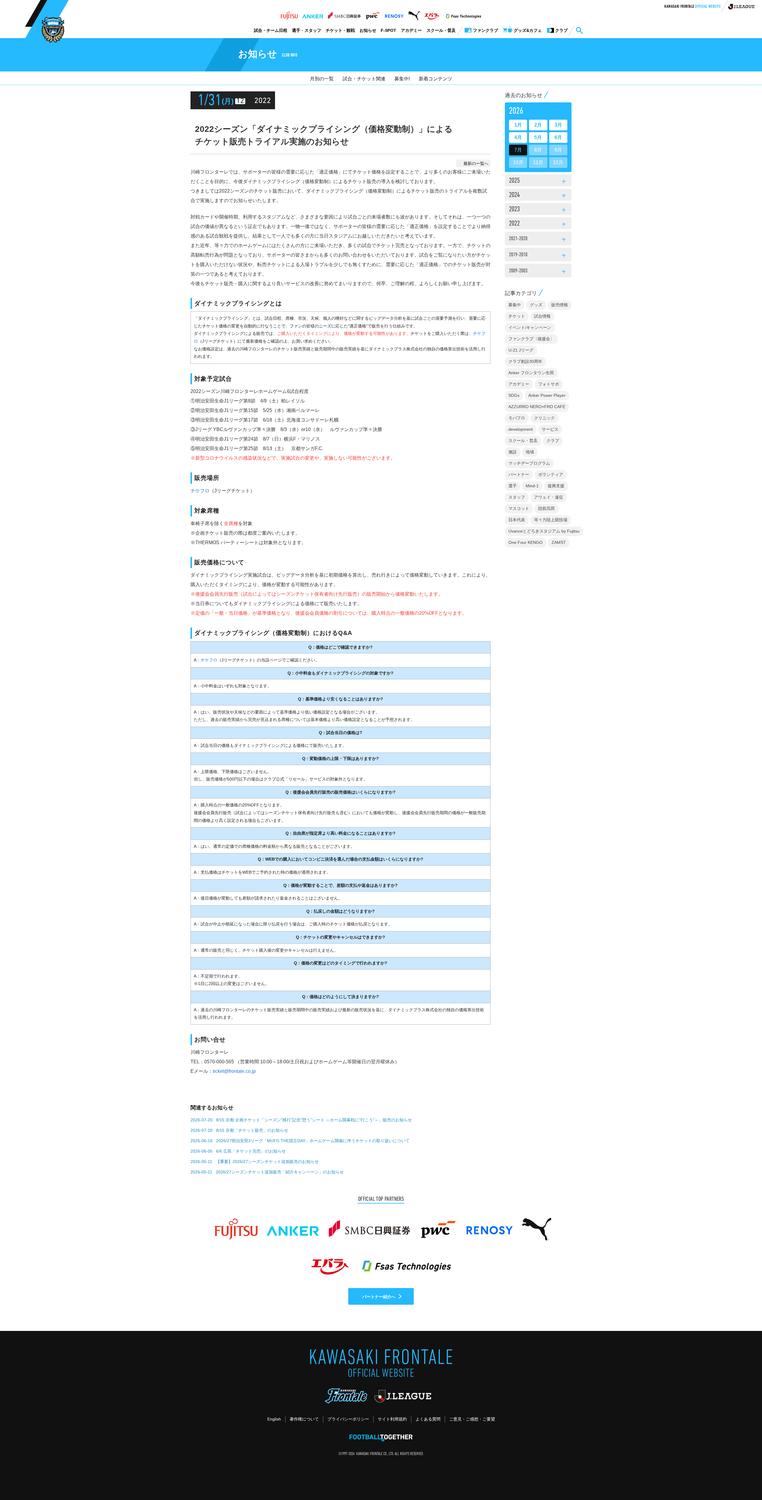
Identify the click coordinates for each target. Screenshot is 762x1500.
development (520, 429)
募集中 (514, 304)
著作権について (304, 1419)
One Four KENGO (525, 542)
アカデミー (411, 30)
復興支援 (556, 485)
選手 (512, 485)
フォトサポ (548, 384)
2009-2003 (538, 271)
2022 (538, 224)
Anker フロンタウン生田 (531, 372)
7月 (518, 149)
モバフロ (516, 418)
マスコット (518, 508)
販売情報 (559, 304)
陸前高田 (546, 508)
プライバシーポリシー (348, 1419)
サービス (550, 429)
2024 (538, 195)
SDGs (513, 395)
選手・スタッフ (306, 30)
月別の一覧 (322, 78)
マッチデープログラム (529, 463)
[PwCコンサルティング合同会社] (372, 14)
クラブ (552, 440)
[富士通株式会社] (289, 14)
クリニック (544, 418)
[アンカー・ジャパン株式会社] (313, 14)
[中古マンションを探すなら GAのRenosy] (394, 14)
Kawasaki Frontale (692, 7)
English (274, 1419)
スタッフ (516, 497)
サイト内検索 (579, 31)
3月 (558, 124)
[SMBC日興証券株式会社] (344, 14)
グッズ (536, 304)
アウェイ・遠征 (548, 497)
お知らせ (368, 30)
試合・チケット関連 (364, 78)
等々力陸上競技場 (550, 519)
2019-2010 (538, 255)
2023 (538, 210)
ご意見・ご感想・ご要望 (472, 1419)
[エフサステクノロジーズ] (463, 14)
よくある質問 (428, 1419)
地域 (530, 451)
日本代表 (516, 519)
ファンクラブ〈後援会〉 (531, 338)
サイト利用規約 (392, 1419)
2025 (538, 181)
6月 (558, 137)
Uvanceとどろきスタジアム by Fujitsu (544, 531)
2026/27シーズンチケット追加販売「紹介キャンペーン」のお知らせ (280, 1172)
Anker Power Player (547, 395)
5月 (538, 137)
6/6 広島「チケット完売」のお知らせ (251, 1151)
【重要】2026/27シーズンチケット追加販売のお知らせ (267, 1161)
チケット (516, 316)
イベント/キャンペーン (529, 327)
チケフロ (200, 490)
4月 (518, 137)
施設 (512, 451)
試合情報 (542, 316)
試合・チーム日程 (270, 30)
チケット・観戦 (340, 30)
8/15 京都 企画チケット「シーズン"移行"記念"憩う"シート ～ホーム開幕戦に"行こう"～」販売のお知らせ (314, 1119)
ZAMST (559, 542)
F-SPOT (388, 30)
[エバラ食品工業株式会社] (431, 14)
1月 (518, 124)
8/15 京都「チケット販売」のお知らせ (252, 1130)
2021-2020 (538, 239)
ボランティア (550, 474)
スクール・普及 (441, 30)
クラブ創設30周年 (525, 361)
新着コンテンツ (435, 78)
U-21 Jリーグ (520, 350)
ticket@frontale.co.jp (234, 1071)
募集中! (402, 78)
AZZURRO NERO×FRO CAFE (536, 406)
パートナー (518, 474)
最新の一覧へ (475, 163)
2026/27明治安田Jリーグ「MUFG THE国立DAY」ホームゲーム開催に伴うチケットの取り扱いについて (313, 1140)
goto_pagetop (743, 1478)
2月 (538, 124)
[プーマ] (414, 14)
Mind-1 (532, 485)
